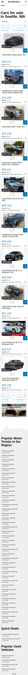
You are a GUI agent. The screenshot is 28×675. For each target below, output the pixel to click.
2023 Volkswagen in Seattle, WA (10, 559)
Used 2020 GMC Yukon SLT (13, 127)
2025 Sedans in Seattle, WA (8, 500)
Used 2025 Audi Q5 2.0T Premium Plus (12, 271)
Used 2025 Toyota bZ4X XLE (14, 55)
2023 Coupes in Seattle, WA (8, 617)
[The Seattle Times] (14, 2)
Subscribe (25, 5)
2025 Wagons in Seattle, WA (9, 599)
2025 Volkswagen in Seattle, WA (10, 509)
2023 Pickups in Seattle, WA (8, 603)
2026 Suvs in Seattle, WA (8, 478)
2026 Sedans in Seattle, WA (8, 563)
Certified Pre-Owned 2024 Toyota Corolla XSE (12, 235)
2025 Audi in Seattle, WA (8, 465)
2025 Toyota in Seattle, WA (8, 474)
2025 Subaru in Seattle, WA (8, 518)
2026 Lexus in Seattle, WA (8, 577)
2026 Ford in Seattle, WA (8, 621)
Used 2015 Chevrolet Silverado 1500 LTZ (10, 379)
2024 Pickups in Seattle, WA (8, 568)
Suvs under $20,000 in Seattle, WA (10, 635)
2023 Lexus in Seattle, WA (8, 492)
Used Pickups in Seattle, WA (8, 669)
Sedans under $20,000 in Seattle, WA (11, 639)
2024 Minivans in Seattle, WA (9, 590)
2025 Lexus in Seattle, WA (8, 541)
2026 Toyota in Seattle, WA (8, 487)
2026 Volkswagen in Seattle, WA (10, 612)
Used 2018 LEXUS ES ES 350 (12, 199)
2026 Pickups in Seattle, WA (8, 608)
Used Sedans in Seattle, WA (8, 660)
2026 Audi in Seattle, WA (8, 586)
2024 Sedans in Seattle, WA (8, 483)
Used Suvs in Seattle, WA (8, 656)
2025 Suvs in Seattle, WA (8, 451)
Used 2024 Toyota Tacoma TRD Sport (13, 307)
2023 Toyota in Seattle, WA (8, 514)
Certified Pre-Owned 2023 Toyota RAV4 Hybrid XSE (12, 92)
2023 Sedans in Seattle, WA (8, 523)
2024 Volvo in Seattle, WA (8, 554)
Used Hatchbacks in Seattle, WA (9, 665)
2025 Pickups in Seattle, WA (8, 594)
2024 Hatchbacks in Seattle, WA (9, 572)
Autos (2, 5)
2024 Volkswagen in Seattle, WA (10, 550)
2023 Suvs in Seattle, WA (8, 460)
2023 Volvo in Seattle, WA (8, 536)
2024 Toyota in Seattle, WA (8, 469)
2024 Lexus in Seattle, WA (8, 496)
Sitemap (14, 673)
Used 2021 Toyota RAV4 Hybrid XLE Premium (12, 163)
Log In (20, 5)
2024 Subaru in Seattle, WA (8, 545)
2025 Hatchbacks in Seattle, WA (9, 505)
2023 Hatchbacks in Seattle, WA (9, 527)
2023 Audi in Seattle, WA (8, 532)
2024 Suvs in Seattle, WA (8, 456)
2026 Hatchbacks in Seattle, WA (9, 581)
